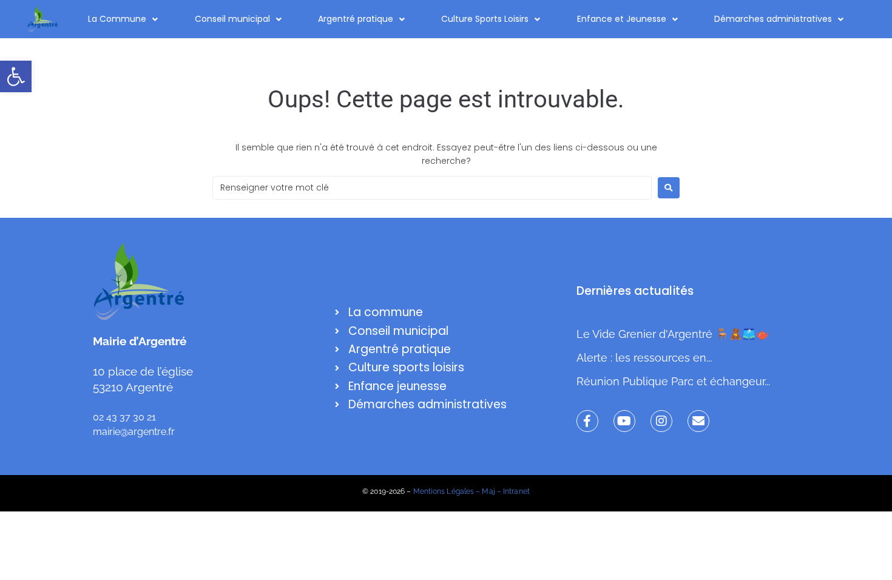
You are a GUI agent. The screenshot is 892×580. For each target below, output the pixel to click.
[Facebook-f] (587, 421)
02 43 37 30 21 (124, 417)
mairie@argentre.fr (134, 431)
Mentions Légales (444, 491)
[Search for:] (432, 188)
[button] (16, 76)
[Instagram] (661, 421)
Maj (488, 491)
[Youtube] (624, 421)
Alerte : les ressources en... (644, 357)
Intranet (516, 491)
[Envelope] (698, 421)
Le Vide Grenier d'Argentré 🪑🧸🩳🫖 (672, 334)
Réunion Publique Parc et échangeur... (673, 381)
